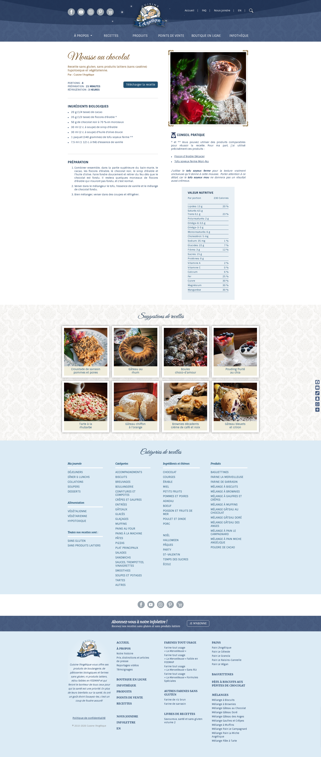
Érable (168, 482)
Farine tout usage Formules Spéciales (181, 677)
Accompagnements (128, 472)
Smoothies (122, 570)
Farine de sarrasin (224, 482)
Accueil (189, 10)
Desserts (74, 491)
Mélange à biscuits (224, 486)
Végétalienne (77, 511)
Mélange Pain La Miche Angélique (225, 735)
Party (167, 549)
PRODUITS (140, 36)
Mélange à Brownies (224, 704)
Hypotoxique (77, 521)
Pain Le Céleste (221, 651)
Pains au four (125, 528)
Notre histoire (125, 653)
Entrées (121, 504)
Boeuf (167, 506)
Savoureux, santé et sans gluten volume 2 (183, 721)
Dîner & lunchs (79, 477)
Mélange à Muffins (223, 724)
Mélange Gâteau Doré (224, 712)
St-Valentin (171, 554)
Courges (169, 477)
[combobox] (245, 11)
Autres (120, 585)
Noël (166, 535)
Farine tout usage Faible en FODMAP (181, 659)
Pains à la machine (128, 533)
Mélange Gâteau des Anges (225, 524)
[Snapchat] (317, 398)
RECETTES (111, 36)
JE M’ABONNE (198, 623)
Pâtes (119, 538)
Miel (166, 486)
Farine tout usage (175, 649)
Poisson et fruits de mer (177, 512)
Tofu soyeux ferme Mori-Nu (191, 161)
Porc (166, 524)
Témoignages (125, 669)
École (167, 564)
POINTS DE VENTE (171, 36)
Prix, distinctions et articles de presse (133, 659)
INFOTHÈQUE (238, 36)
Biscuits (121, 477)
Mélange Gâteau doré (226, 517)
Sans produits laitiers (84, 545)
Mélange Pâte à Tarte (224, 740)
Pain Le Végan (220, 664)
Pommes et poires (175, 496)
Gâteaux (121, 509)
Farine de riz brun (175, 699)
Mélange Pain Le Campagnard (229, 728)
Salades (120, 552)
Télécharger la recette (140, 84)
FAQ (204, 10)
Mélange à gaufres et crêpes (226, 497)
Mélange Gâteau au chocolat (224, 511)
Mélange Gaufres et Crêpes (228, 720)
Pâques (168, 545)
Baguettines (220, 472)
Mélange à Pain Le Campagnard (223, 532)
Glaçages (121, 519)
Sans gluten (77, 541)
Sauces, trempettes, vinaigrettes (129, 563)
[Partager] (317, 409)
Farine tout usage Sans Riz (180, 668)
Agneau (168, 501)
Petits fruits (172, 491)
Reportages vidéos (128, 665)
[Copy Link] (317, 393)
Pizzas (119, 543)
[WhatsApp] (317, 404)
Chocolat (170, 472)
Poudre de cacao (223, 547)
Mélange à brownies (225, 491)
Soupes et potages (128, 575)
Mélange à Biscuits (223, 700)
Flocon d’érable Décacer (189, 156)
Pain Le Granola (221, 655)
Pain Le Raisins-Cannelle (226, 660)
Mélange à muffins (224, 504)
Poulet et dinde (174, 519)
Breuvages (122, 482)
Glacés (120, 514)
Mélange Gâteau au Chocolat (229, 708)
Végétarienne (77, 516)
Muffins (121, 524)
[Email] (317, 387)
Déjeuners (75, 472)
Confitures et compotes (125, 493)
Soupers (74, 486)
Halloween (171, 540)
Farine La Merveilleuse (227, 477)
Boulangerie (124, 486)
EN (239, 10)
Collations (75, 482)
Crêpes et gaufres (128, 499)
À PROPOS (81, 36)
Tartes (120, 580)
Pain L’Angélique (221, 647)
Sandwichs (123, 557)
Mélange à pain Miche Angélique (226, 540)
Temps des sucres (175, 559)
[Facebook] (317, 382)
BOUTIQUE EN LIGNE (206, 36)
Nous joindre (222, 10)
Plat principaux (126, 548)
